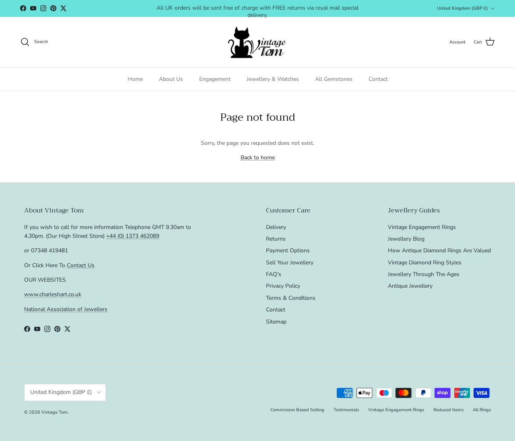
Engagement (215, 79)
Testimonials (346, 410)
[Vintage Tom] (257, 42)
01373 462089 (317, 11)
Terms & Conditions (290, 298)
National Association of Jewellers (65, 309)
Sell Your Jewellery (289, 262)
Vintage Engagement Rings (422, 227)
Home (135, 79)
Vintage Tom (54, 412)
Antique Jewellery (410, 286)
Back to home (258, 157)
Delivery (276, 227)
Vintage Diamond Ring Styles (424, 262)
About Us (171, 79)
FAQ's (273, 274)
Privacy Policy (283, 286)
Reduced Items (448, 410)
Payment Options (288, 250)
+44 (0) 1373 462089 (132, 236)
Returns (276, 239)
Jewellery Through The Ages (423, 274)
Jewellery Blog (406, 239)
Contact (378, 79)
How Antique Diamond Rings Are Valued (439, 250)
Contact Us (81, 265)
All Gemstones (333, 79)
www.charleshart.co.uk (52, 294)
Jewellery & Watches (273, 79)
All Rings (482, 410)
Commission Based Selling (297, 410)
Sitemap (276, 322)
